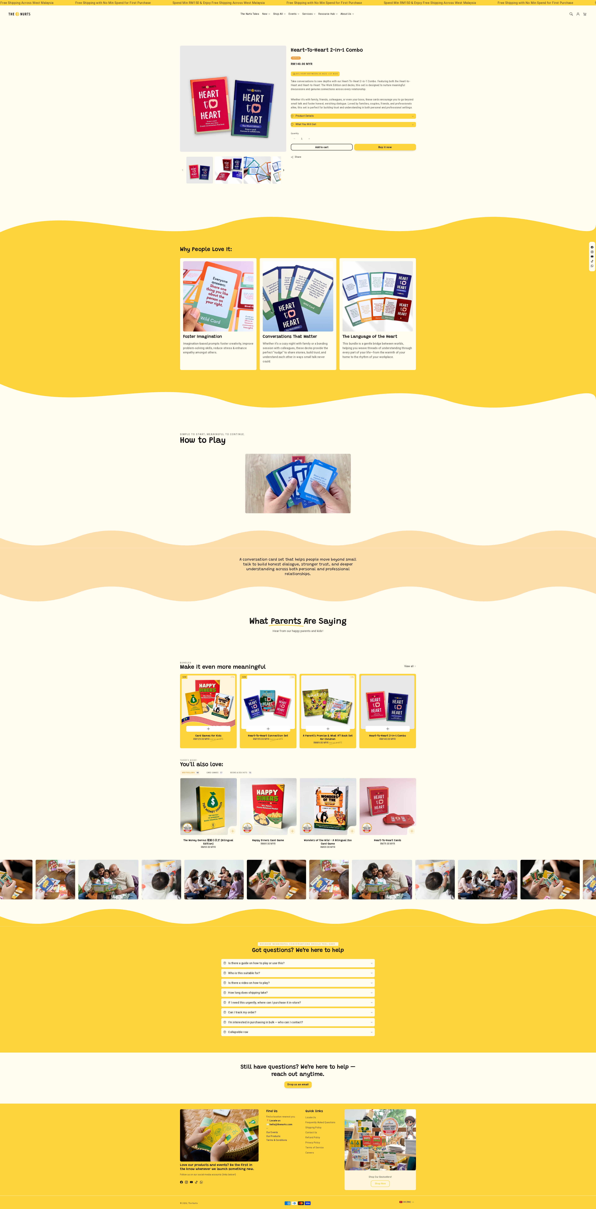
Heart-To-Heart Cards (387, 840)
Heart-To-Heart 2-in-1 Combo (387, 736)
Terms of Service (314, 1147)
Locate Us (310, 1117)
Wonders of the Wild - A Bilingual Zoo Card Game (328, 842)
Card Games (214, 773)
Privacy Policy (312, 1142)
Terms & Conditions (276, 1140)
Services (307, 13)
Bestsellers (190, 773)
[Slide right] (283, 170)
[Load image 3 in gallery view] (257, 170)
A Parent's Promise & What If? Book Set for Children (328, 737)
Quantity (295, 133)
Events (293, 13)
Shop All (278, 13)
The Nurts (193, 1203)
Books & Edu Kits (240, 773)
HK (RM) (407, 1202)
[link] (558, 880)
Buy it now (385, 147)
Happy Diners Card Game (268, 840)
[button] (571, 14)
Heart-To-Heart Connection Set (268, 736)
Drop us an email (298, 1084)
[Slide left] (182, 170)
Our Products (273, 1136)
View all (409, 666)
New (264, 13)
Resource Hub (326, 13)
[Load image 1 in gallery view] (199, 170)
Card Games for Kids (208, 736)
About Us (346, 13)
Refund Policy (312, 1137)
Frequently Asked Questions (320, 1122)
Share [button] (298, 157)
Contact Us (311, 1132)
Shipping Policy (313, 1127)
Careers (309, 1152)
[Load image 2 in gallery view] (228, 170)
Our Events (272, 1132)
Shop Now (380, 1183)
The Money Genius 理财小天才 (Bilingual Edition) (208, 842)
